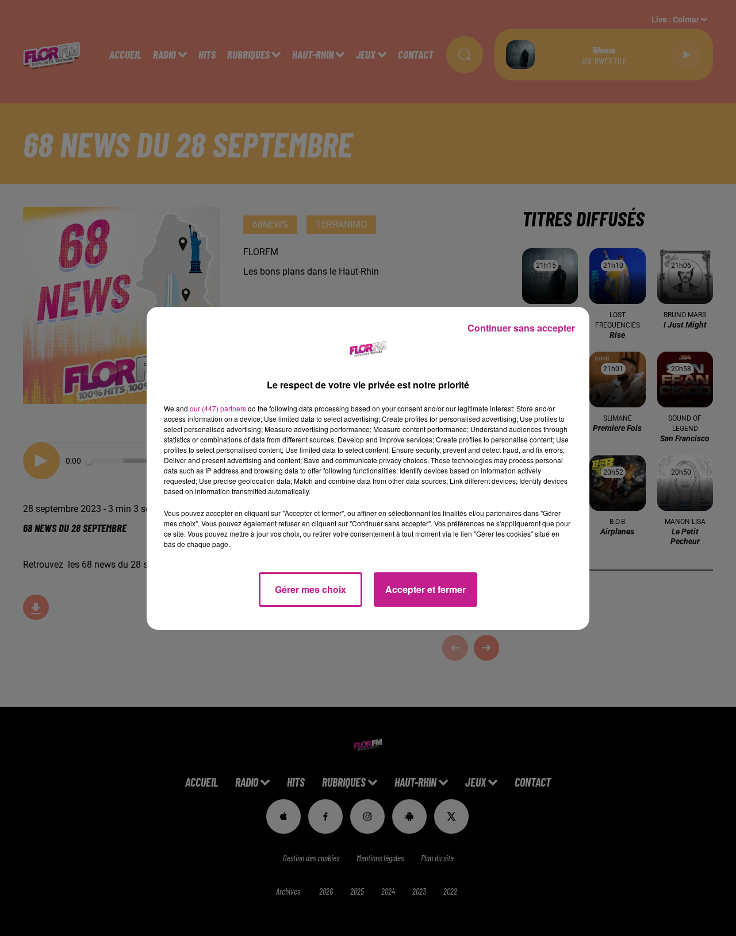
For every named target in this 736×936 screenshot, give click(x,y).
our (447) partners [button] (218, 408)
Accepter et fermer (425, 589)
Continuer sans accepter (521, 327)
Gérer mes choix (310, 589)
